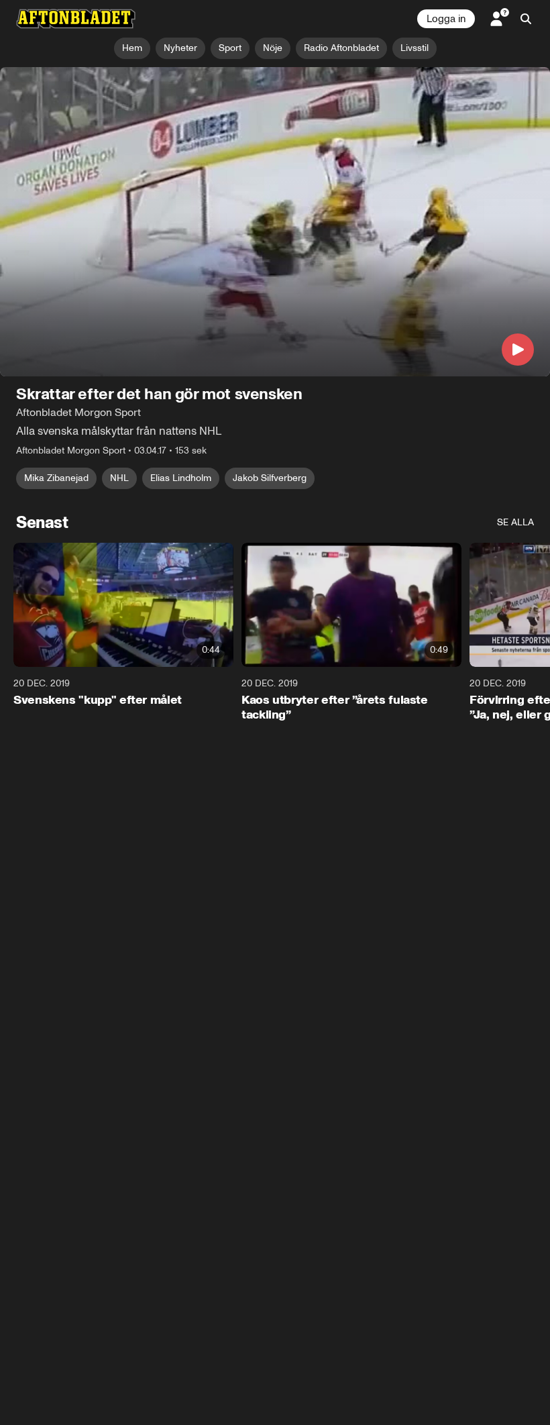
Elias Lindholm (180, 478)
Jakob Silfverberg (270, 478)
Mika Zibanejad (56, 478)
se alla (515, 522)
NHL (119, 478)
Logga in (446, 19)
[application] (275, 221)
